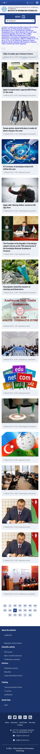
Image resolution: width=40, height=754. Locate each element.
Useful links (6, 700)
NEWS (17, 17)
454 (35, 606)
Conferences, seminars (12, 659)
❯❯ (30, 615)
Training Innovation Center (13, 687)
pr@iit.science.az (22, 740)
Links (6, 705)
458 (20, 610)
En (4, 2)
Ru (6, 2)
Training (5, 682)
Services (5, 663)
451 (20, 606)
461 (35, 610)
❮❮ (5, 606)
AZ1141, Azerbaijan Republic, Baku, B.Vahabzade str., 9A (23, 731)
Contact (20, 725)
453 (30, 606)
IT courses (7, 691)
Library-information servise (13, 676)
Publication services (11, 668)
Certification (8, 695)
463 (15, 615)
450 (15, 606)
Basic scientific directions (13, 656)
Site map (32, 722)
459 (25, 610)
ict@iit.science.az (22, 736)
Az (2, 2)
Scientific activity (8, 647)
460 (30, 610)
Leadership (8, 635)
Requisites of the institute (13, 643)
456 (10, 610)
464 (20, 615)
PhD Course (8, 652)
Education (7, 672)
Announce (14, 722)
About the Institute (9, 630)
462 (10, 615)
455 (5, 610)
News (7, 722)
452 (25, 606)
